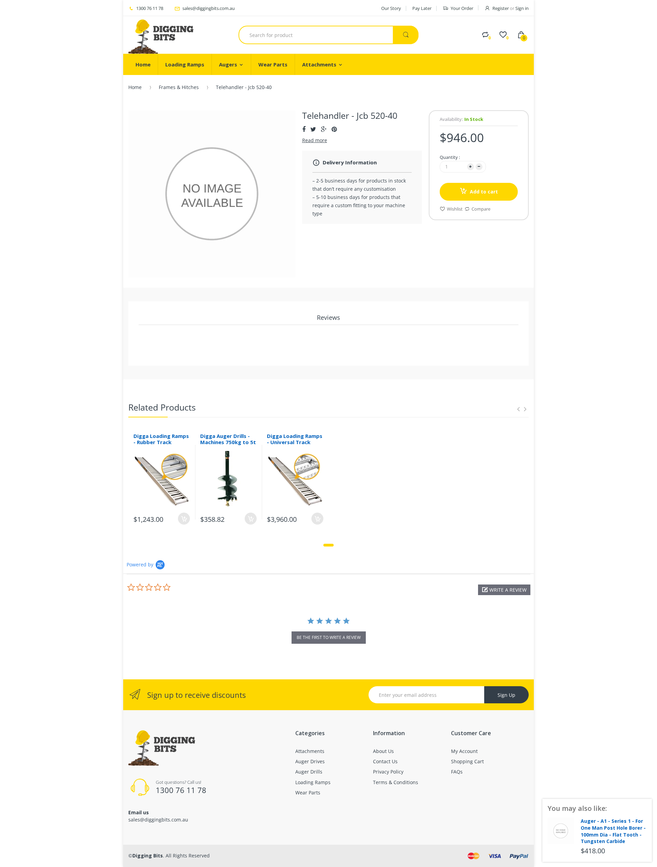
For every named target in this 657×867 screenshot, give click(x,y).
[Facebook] (304, 129)
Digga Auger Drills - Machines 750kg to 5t (228, 439)
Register (500, 8)
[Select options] (184, 519)
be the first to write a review (329, 637)
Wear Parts (307, 792)
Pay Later (421, 8)
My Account (464, 751)
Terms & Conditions (395, 782)
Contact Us (385, 761)
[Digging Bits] (160, 35)
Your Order (462, 8)
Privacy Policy (388, 771)
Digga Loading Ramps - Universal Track (294, 439)
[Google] (324, 129)
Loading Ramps (313, 782)
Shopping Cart (467, 761)
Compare (481, 209)
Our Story (391, 8)
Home (135, 87)
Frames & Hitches (179, 87)
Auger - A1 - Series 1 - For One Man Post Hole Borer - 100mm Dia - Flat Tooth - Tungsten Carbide (613, 831)
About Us (383, 751)
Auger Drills (308, 771)
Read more (314, 140)
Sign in (522, 8)
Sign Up (506, 695)
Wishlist (455, 209)
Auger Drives (310, 761)
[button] (504, 590)
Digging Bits (147, 855)
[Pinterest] (334, 129)
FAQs (457, 771)
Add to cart (484, 191)
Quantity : (450, 157)
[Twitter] (313, 129)
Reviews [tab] (328, 317)
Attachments (309, 751)
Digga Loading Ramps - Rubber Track (161, 439)
